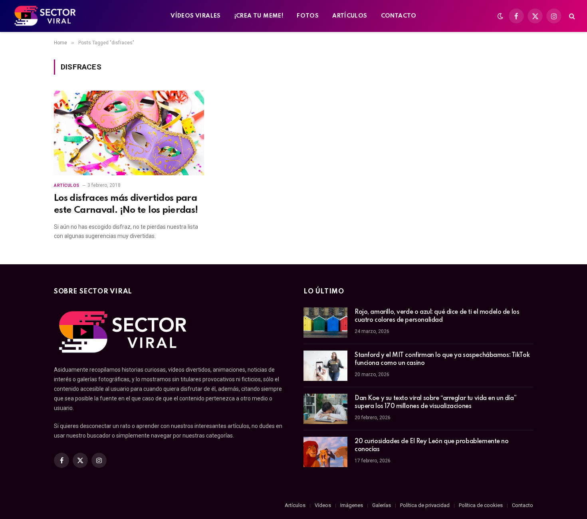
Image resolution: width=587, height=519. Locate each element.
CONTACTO (398, 16)
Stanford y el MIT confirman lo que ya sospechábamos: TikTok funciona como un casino (442, 359)
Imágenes (351, 505)
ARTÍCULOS (349, 16)
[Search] (571, 16)
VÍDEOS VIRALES (195, 16)
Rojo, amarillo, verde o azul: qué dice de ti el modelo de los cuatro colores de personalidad (437, 316)
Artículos (66, 185)
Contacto (522, 505)
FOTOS (308, 16)
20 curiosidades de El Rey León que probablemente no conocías (432, 445)
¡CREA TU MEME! (258, 16)
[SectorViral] (45, 16)
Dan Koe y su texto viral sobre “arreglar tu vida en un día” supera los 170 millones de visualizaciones (435, 402)
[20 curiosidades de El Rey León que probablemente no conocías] (325, 452)
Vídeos (323, 505)
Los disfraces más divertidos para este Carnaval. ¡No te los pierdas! (126, 204)
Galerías (381, 505)
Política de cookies (481, 505)
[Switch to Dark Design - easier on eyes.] (500, 16)
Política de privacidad (425, 505)
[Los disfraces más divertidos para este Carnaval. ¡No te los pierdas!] (129, 133)
